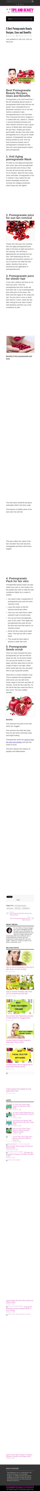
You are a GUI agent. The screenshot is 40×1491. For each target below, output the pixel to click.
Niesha (13, 35)
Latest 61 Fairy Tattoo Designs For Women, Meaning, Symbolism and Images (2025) (19, 1455)
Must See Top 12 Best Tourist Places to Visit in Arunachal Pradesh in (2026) (21, 1130)
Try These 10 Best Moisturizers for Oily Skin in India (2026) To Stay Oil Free (23, 1114)
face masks (10, 908)
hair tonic (17, 908)
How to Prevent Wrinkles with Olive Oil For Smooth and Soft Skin (19, 992)
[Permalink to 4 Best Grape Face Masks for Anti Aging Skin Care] (20, 1073)
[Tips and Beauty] (20, 11)
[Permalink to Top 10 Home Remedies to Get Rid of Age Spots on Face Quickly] (20, 965)
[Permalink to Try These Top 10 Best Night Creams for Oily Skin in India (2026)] (9, 1109)
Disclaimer (29, 1487)
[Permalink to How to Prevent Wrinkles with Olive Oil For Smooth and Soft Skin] (20, 989)
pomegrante (25, 908)
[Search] (32, 1)
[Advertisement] (20, 56)
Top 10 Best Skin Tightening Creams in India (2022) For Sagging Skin (19, 1017)
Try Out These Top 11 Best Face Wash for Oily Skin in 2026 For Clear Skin (22, 1138)
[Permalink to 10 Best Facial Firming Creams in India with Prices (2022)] (20, 1038)
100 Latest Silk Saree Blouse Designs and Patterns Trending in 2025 (19, 1154)
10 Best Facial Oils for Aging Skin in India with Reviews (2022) (19, 1066)
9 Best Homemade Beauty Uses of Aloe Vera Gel (20, 919)
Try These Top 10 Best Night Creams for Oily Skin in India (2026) (21, 1106)
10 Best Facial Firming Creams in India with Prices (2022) (18, 1041)
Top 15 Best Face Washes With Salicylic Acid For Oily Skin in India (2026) (23, 1122)
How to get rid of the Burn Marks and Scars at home (20, 913)
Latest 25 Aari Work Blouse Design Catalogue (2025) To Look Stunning (19, 1308)
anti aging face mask (20, 905)
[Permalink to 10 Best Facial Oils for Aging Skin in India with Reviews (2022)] (20, 1062)
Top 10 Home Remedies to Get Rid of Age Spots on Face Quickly (20, 968)
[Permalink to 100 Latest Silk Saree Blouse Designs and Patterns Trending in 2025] (14, 1151)
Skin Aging (21, 35)
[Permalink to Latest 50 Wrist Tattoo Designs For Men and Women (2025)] (19, 1144)
